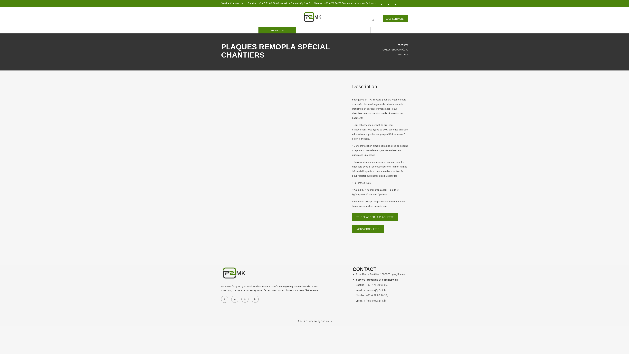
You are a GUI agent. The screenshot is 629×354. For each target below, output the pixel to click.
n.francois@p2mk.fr (375, 300)
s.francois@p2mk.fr (375, 290)
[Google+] (245, 299)
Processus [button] (314, 30)
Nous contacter (395, 19)
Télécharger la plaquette (375, 217)
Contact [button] (389, 30)
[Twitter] (235, 299)
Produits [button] (277, 30)
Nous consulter (367, 229)
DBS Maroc (326, 321)
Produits (403, 45)
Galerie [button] (351, 30)
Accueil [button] (239, 30)
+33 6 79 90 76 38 (376, 295)
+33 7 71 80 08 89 (376, 284)
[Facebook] (225, 299)
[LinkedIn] (255, 299)
